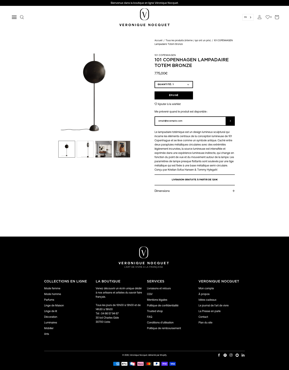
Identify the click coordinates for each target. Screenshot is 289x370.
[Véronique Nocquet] (144, 17)
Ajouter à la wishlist (169, 104)
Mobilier (49, 328)
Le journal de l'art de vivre (214, 305)
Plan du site (205, 322)
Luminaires (50, 322)
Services (155, 281)
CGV (150, 294)
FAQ (149, 316)
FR (245, 17)
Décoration (50, 316)
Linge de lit (50, 311)
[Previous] (44, 89)
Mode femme (52, 288)
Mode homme (52, 294)
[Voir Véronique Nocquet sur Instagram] (231, 355)
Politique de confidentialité (162, 305)
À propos (204, 294)
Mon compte (206, 288)
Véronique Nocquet (138, 355)
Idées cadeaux (207, 299)
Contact (203, 316)
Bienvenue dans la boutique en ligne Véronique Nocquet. (144, 3)
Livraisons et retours (159, 288)
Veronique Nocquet (219, 281)
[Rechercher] (22, 17)
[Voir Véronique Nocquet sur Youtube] (237, 355)
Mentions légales (157, 299)
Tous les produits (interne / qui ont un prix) (188, 40)
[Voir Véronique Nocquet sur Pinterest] (225, 355)
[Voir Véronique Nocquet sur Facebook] (219, 355)
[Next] (144, 89)
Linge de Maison (54, 305)
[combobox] (248, 17)
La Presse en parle (210, 311)
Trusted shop (155, 311)
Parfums (49, 299)
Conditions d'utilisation (160, 322)
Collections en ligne (65, 281)
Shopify (163, 355)
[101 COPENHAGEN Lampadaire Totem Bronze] (66, 149)
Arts (46, 333)
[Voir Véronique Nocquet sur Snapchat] (243, 355)
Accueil (158, 40)
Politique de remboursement (164, 328)
